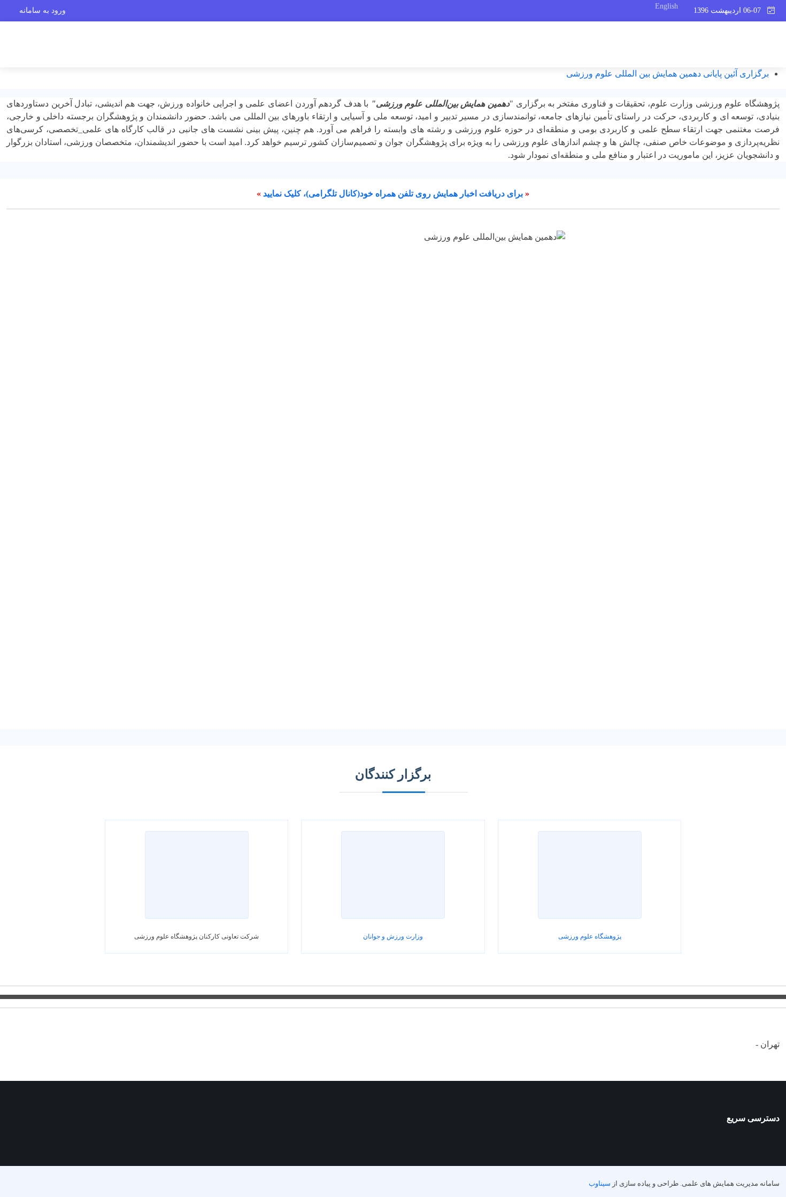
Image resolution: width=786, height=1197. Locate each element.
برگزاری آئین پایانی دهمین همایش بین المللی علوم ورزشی (667, 73)
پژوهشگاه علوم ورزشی (589, 936)
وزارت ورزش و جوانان (393, 936)
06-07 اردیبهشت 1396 (730, 10)
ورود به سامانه (42, 10)
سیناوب (600, 1183)
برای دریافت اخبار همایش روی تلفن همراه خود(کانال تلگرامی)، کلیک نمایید (393, 193)
